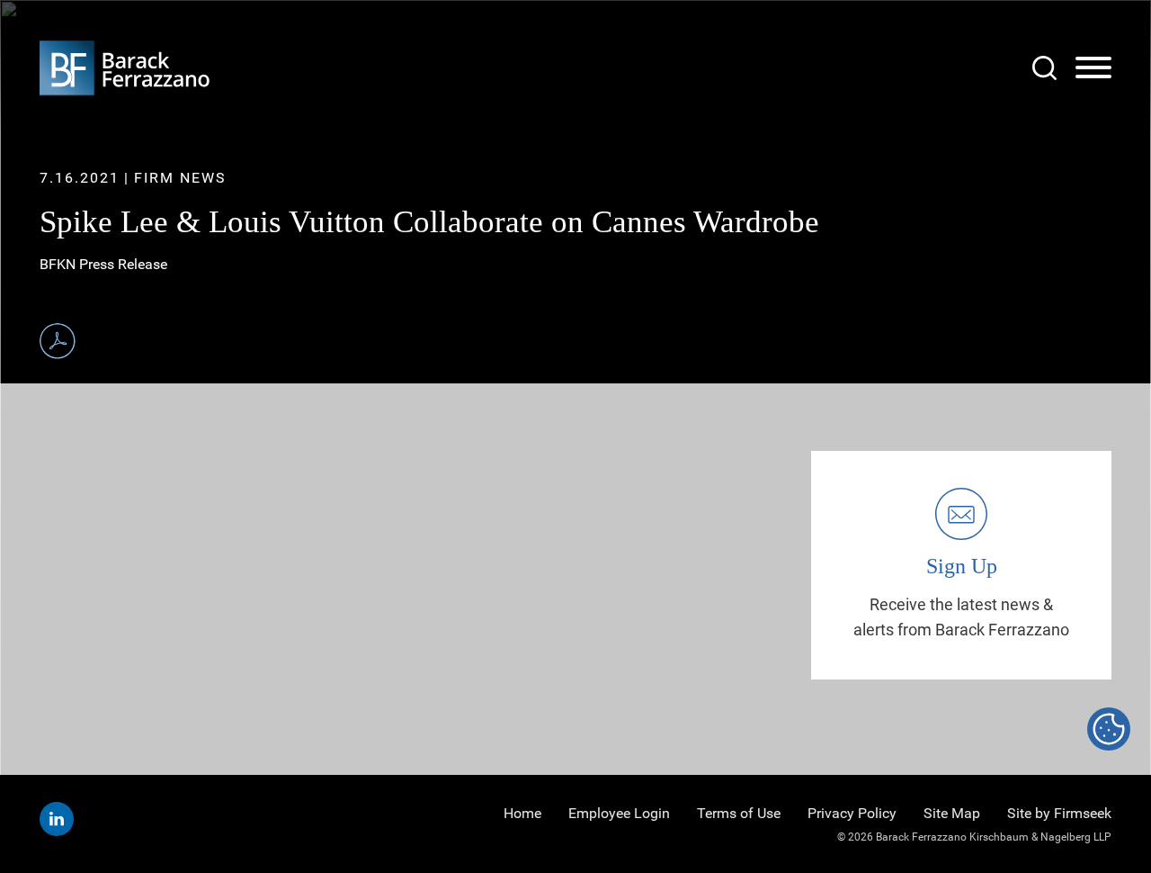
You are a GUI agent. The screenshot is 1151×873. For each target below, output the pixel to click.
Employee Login (619, 813)
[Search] (1044, 68)
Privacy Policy (852, 813)
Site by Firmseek (1059, 813)
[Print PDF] (58, 341)
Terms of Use (739, 813)
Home (522, 813)
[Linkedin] (57, 819)
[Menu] (1093, 68)
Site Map (951, 813)
